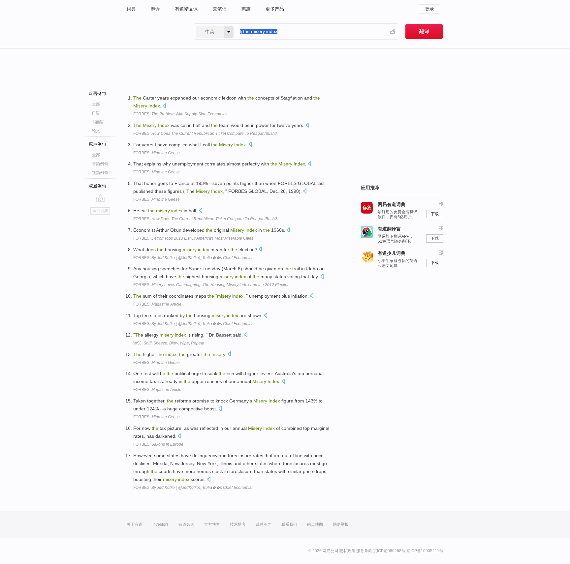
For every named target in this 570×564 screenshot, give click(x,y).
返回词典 (100, 210)
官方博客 (212, 524)
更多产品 (275, 9)
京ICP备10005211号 (424, 551)
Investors (160, 524)
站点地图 (315, 524)
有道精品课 (186, 9)
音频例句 (100, 164)
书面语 (98, 122)
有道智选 (186, 524)
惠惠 (246, 9)
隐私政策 (347, 551)
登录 (429, 9)
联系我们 (289, 524)
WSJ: (168, 343)
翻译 (155, 9)
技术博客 (238, 524)
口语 (96, 113)
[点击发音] (164, 106)
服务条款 (364, 551)
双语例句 (97, 93)
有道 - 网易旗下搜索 (154, 31)
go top (100, 198)
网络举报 (341, 524)
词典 (131, 9)
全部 (96, 104)
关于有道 (134, 524)
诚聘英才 (263, 524)
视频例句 (100, 172)
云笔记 (220, 9)
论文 (96, 131)
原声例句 (97, 144)
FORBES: (180, 114)
